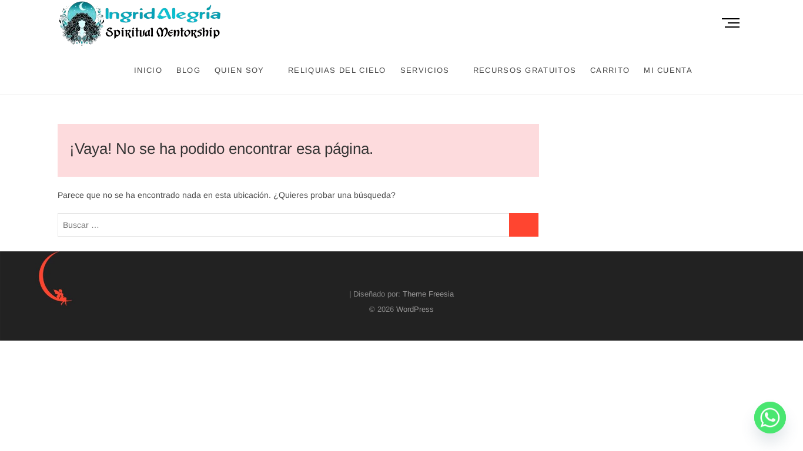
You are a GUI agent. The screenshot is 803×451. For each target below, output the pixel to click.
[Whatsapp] (770, 420)
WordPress (415, 309)
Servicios (425, 70)
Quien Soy (240, 70)
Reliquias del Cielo (337, 70)
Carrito (610, 70)
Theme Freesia (428, 294)
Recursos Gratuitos (524, 70)
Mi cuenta (668, 70)
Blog (188, 70)
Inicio (148, 70)
